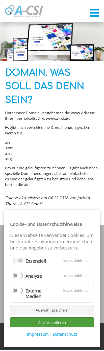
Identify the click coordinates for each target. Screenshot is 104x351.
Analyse (33, 276)
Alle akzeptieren (52, 322)
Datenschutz (65, 334)
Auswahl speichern (52, 310)
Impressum (38, 334)
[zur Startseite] (24, 11)
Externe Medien (33, 293)
